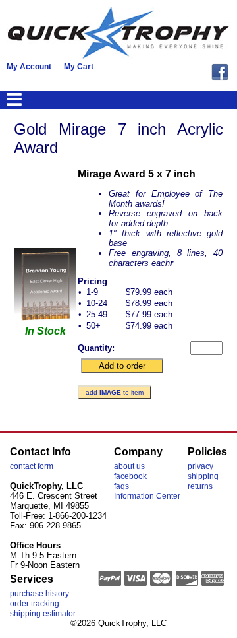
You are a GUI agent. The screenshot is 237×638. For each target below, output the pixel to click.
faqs (121, 486)
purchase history (39, 593)
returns (200, 486)
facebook (130, 476)
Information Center (147, 496)
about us (129, 466)
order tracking (34, 603)
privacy (200, 466)
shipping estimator (43, 613)
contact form (31, 466)
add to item (115, 392)
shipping (203, 476)
